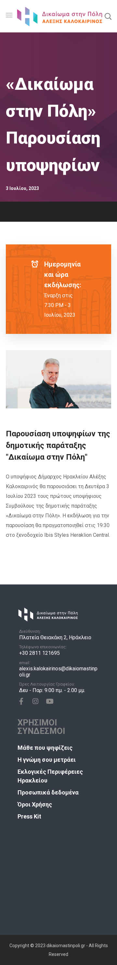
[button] (108, 16)
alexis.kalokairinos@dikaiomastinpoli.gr (58, 671)
